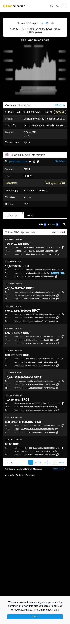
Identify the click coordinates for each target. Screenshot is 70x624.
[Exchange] (62, 273)
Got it (35, 616)
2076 (61, 462)
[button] (51, 6)
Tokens (52, 224)
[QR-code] (47, 23)
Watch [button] (61, 112)
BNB (41, 224)
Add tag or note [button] (53, 183)
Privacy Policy (50, 609)
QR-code (60, 105)
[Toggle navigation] (64, 6)
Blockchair (30, 475)
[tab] (13, 215)
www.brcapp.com (18, 161)
